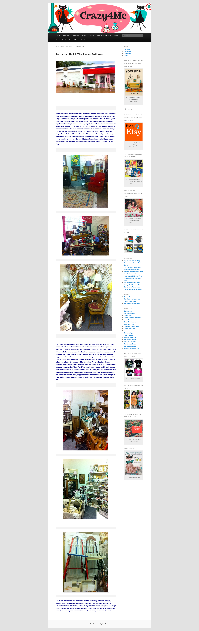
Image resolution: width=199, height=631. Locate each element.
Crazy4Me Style (129, 324)
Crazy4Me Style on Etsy (131, 326)
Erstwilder (127, 331)
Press (84, 35)
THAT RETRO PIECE (130, 342)
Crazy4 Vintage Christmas (132, 318)
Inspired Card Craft (130, 337)
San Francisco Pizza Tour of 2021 (66, 40)
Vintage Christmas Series (132, 303)
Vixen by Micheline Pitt (131, 348)
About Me (66, 35)
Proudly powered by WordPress (99, 624)
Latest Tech (83, 40)
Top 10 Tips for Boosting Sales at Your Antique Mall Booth (132, 263)
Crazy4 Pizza (128, 315)
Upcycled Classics (130, 346)
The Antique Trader (130, 344)
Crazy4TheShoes (129, 329)
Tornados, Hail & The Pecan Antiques (79, 54)
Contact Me (75, 35)
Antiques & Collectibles (104, 35)
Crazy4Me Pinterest (130, 322)
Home (58, 35)
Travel (116, 35)
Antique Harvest (129, 297)
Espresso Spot (128, 333)
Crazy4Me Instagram (130, 320)
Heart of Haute (128, 335)
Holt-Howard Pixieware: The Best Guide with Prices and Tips (133, 278)
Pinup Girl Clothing (130, 339)
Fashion (91, 35)
